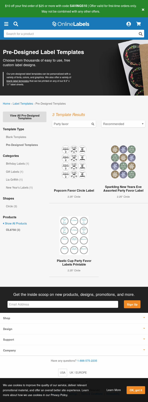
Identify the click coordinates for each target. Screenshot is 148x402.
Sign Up (132, 304)
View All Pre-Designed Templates (25, 116)
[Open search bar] (16, 24)
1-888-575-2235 (87, 360)
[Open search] (140, 33)
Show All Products (15, 223)
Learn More (114, 390)
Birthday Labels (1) (17, 163)
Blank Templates (16, 137)
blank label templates (18, 80)
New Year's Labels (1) (19, 187)
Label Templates (23, 103)
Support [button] (8, 339)
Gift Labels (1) (14, 171)
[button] (6, 24)
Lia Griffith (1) (14, 179)
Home (6, 103)
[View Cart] (138, 24)
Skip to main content (14, 8)
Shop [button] (6, 318)
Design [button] (7, 329)
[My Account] (128, 24)
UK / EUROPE (78, 372)
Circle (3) (11, 206)
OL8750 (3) (13, 230)
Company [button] (9, 350)
